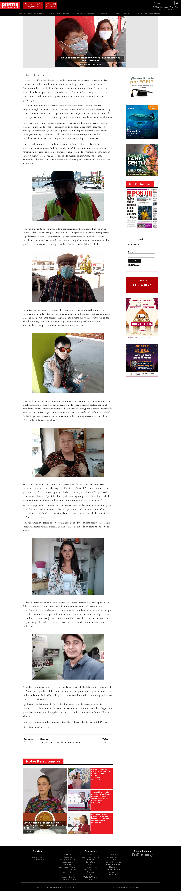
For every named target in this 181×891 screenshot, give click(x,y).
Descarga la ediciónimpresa (33, 5)
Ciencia (90, 872)
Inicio (20, 14)
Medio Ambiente (67, 877)
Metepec (113, 854)
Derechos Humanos (67, 880)
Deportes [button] (115, 14)
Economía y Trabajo (90, 857)
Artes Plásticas (90, 869)
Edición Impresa (38, 857)
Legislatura (68, 862)
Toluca (90, 880)
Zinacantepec (113, 857)
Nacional (27, 742)
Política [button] (27, 14)
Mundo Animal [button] (103, 14)
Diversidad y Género (68, 869)
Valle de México (113, 864)
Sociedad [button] (38, 14)
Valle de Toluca (90, 877)
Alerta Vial (113, 875)
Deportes (113, 872)
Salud (67, 875)
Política (67, 854)
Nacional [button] (91, 14)
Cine (90, 864)
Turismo (90, 875)
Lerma (113, 859)
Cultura (90, 859)
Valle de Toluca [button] (62, 14)
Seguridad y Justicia (67, 867)
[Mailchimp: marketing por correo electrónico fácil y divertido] (133, 266)
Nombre (131, 252)
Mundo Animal (113, 869)
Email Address (134, 244)
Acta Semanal (154, 14)
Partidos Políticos (68, 859)
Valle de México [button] (78, 14)
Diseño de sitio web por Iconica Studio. (125, 887)
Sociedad (67, 864)
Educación (67, 872)
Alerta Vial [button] (125, 14)
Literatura (90, 862)
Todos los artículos (139, 14)
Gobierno (67, 857)
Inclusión (90, 854)
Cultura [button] (49, 14)
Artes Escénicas (90, 867)
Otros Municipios (113, 862)
